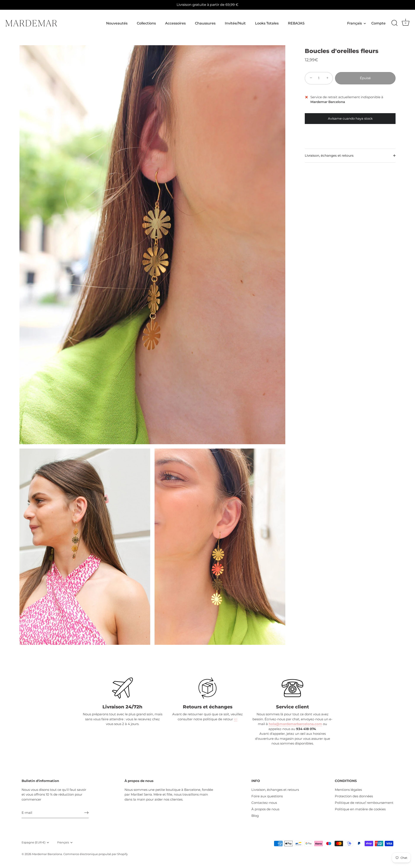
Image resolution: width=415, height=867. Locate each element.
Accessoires (175, 23)
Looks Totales (267, 23)
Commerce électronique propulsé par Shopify (95, 854)
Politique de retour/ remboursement (364, 803)
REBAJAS (296, 23)
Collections (146, 23)
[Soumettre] (86, 813)
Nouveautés (117, 23)
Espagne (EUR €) (33, 842)
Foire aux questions (267, 796)
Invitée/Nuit (235, 23)
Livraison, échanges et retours (329, 155)
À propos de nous (265, 809)
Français (354, 23)
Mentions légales (348, 790)
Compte (378, 23)
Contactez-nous (264, 803)
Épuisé (365, 78)
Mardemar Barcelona (47, 854)
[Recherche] (394, 23)
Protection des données (354, 796)
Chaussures (205, 23)
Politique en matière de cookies (360, 809)
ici (235, 719)
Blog (255, 816)
